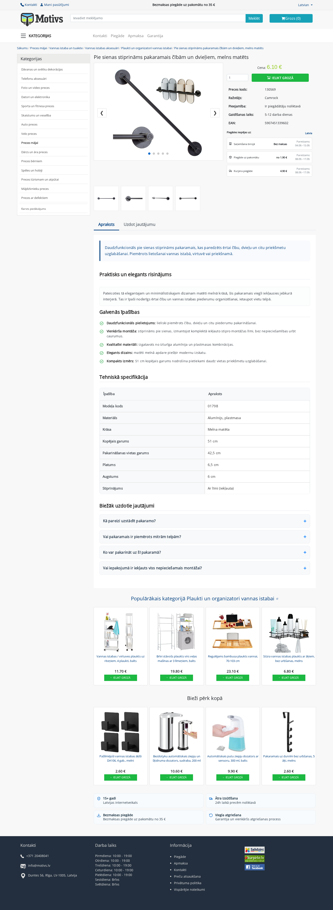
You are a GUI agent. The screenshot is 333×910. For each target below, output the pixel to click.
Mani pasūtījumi (56, 4)
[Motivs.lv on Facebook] (255, 868)
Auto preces (29, 124)
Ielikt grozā (282, 77)
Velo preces (29, 134)
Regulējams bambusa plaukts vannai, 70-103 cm (233, 658)
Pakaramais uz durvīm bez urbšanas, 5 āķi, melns (289, 758)
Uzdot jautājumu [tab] (139, 224)
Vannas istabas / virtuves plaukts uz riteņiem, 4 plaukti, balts (121, 658)
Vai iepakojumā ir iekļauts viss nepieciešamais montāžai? (152, 567)
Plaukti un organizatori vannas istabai (146, 48)
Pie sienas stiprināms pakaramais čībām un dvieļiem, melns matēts (218, 48)
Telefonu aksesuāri (33, 79)
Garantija (155, 35)
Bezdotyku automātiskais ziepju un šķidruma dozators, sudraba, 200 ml (177, 758)
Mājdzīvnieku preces (35, 189)
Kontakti (31, 4)
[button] (305, 5)
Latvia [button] (308, 133)
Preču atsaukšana (187, 876)
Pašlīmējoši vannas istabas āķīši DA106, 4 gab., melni (120, 758)
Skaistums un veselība (36, 115)
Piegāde (117, 35)
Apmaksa (136, 35)
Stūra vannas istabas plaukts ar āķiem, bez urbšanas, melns (289, 658)
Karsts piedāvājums (33, 209)
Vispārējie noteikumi (189, 889)
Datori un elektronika (35, 97)
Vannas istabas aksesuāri (102, 48)
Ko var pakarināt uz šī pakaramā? (132, 552)
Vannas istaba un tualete (66, 48)
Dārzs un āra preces (34, 152)
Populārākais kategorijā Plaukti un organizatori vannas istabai (202, 598)
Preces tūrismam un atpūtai (40, 179)
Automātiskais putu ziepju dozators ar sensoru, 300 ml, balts (232, 758)
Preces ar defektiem (34, 198)
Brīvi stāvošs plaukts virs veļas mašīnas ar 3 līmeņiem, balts (177, 658)
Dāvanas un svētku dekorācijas (42, 69)
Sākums (22, 48)
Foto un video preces (35, 88)
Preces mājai (38, 48)
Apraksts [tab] (106, 224)
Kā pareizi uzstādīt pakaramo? (129, 520)
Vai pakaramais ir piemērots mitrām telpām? (142, 536)
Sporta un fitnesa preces (37, 106)
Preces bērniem (31, 161)
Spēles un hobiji (31, 170)
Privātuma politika (187, 883)
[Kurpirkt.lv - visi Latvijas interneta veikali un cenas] (255, 859)
